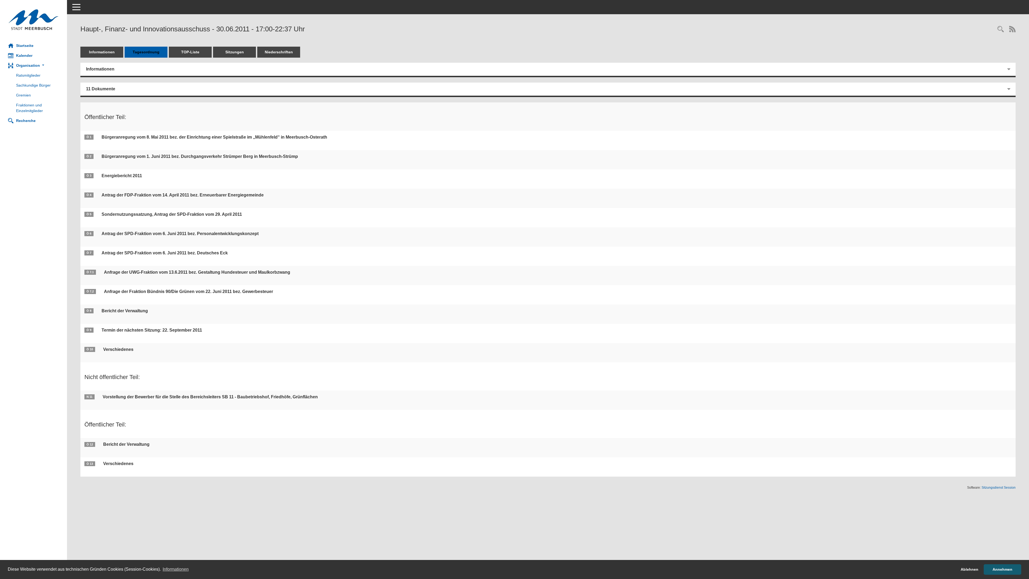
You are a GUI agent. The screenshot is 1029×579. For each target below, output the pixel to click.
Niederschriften (279, 52)
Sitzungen (234, 52)
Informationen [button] (176, 569)
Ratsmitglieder (28, 75)
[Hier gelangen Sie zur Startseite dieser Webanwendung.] (33, 19)
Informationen (102, 52)
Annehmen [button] (1002, 569)
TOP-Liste (190, 52)
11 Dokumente (100, 89)
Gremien (23, 95)
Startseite (24, 45)
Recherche (26, 120)
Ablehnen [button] (969, 569)
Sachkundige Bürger (33, 85)
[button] (33, 65)
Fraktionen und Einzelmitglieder (29, 108)
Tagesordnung (146, 52)
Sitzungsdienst (999, 487)
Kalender (24, 55)
